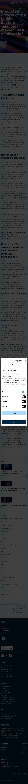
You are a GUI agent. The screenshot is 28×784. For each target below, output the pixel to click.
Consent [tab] (5, 365)
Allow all (14, 413)
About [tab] (23, 365)
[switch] (24, 396)
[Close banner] (25, 360)
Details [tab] (14, 365)
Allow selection (14, 417)
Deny (14, 422)
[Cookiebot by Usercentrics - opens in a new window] (16, 361)
